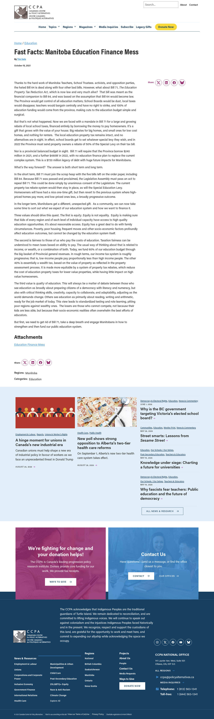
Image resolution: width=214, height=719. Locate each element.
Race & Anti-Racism (60, 689)
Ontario (88, 680)
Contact (193, 4)
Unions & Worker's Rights (56, 434)
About (183, 4)
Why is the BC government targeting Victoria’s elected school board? (169, 413)
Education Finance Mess (29, 344)
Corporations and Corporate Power (28, 677)
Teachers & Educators (175, 454)
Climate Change (58, 695)
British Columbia (93, 663)
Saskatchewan (92, 669)
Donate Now (166, 27)
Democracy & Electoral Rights (153, 400)
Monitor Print (169, 427)
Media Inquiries (108, 27)
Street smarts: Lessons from (164, 438)
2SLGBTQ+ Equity (59, 684)
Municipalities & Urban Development (61, 665)
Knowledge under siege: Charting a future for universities (169, 464)
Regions (89, 653)
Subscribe (127, 27)
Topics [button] (53, 27)
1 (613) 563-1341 (187, 689)
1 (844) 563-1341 (187, 694)
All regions (163, 670)
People (122, 663)
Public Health (95, 432)
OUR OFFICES (167, 575)
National (89, 658)
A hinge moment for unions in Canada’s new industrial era (41, 442)
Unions (17, 669)
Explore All (55, 700)
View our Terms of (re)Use (78, 714)
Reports (40, 434)
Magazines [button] (86, 27)
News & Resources (25, 658)
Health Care (82, 432)
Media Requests (127, 673)
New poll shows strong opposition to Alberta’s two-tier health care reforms (103, 443)
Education (30, 43)
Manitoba (31, 373)
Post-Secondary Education (152, 454)
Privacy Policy (98, 714)
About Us (124, 658)
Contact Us (125, 668)
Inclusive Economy (23, 684)
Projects (124, 653)
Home (42, 27)
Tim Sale (21, 59)
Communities (146, 427)
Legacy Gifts (143, 27)
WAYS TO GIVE (58, 581)
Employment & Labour (25, 434)
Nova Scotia (91, 686)
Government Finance (24, 689)
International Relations (25, 695)
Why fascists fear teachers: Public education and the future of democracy (169, 494)
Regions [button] (68, 27)
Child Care (55, 673)
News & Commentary (188, 400)
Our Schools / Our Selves (162, 450)
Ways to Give (126, 678)
